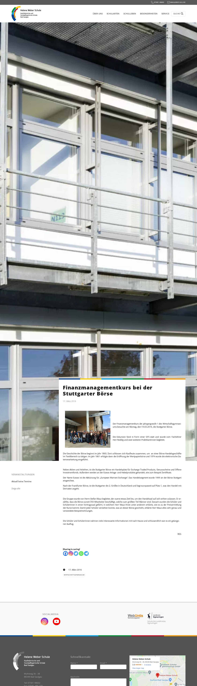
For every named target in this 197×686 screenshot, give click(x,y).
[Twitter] (76, 553)
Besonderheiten (148, 13)
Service (165, 13)
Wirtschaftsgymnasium (74, 575)
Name (74, 663)
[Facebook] (65, 553)
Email (103, 663)
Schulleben (129, 13)
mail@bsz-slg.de (177, 2)
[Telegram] (86, 553)
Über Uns (98, 13)
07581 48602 (159, 2)
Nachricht (74, 676)
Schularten (113, 13)
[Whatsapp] (81, 553)
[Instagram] (70, 553)
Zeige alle (16, 488)
